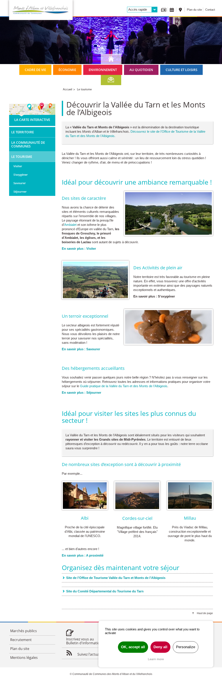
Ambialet (70, 224)
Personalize (185, 647)
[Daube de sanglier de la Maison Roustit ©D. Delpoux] (168, 327)
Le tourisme (21, 156)
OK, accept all (133, 647)
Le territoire (22, 132)
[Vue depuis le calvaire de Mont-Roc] (95, 280)
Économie (67, 70)
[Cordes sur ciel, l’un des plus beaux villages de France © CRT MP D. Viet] (137, 495)
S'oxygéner (20, 175)
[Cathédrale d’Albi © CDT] (85, 495)
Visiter (17, 166)
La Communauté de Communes (28, 144)
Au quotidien (141, 70)
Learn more (156, 659)
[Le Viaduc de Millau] (190, 495)
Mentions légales (24, 657)
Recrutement (21, 639)
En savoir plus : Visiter (79, 248)
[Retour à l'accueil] (41, 10)
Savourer (19, 183)
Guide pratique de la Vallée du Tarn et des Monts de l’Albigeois (123, 386)
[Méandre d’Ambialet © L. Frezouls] (168, 213)
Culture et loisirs (181, 70)
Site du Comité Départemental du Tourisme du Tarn (105, 591)
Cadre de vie (35, 70)
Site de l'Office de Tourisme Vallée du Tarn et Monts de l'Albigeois (115, 577)
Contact (210, 9)
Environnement (103, 70)
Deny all (160, 647)
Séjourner (20, 191)
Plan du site (194, 9)
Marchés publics (23, 631)
